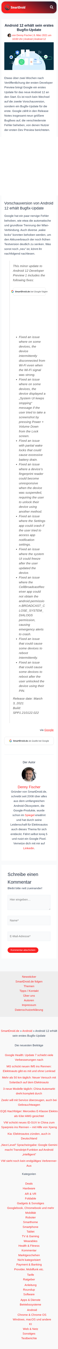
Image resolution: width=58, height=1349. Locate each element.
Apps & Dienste (30, 1299)
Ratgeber (29, 1279)
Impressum (29, 1005)
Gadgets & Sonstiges (30, 1203)
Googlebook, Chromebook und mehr (30, 1208)
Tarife (30, 1274)
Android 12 (40, 39)
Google (49, 730)
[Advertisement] (29, 166)
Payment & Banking (29, 1264)
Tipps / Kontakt (29, 990)
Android (28, 39)
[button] (52, 8)
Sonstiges (29, 1333)
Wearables (30, 1241)
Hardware (29, 1188)
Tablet (30, 1231)
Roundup (29, 1289)
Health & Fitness (29, 1245)
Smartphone (30, 1226)
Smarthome (30, 1222)
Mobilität (30, 1212)
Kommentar (29, 1250)
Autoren (29, 1000)
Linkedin (28, 848)
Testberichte (29, 1338)
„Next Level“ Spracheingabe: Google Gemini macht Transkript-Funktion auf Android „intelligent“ (29, 1149)
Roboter (30, 1217)
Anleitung (31, 1285)
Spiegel (30, 815)
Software (29, 1294)
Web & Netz (30, 1328)
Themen (29, 986)
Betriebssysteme (30, 1304)
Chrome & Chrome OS (32, 1314)
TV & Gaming (30, 1236)
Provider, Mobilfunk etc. (29, 1269)
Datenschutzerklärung (29, 1009)
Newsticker (29, 976)
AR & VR (30, 1193)
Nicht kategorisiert (29, 1259)
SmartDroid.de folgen (29, 981)
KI (30, 1324)
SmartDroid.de (10, 1030)
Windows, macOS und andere (32, 1319)
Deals (29, 1183)
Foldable (30, 1198)
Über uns (29, 995)
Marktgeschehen (29, 1255)
